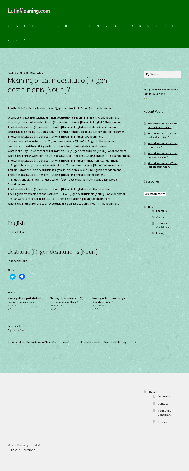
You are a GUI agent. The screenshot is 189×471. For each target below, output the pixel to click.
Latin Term (19, 330)
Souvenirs (162, 211)
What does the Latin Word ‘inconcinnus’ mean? (162, 125)
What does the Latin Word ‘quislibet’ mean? (162, 155)
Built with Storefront (21, 450)
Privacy (160, 233)
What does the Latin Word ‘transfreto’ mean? (40, 342)
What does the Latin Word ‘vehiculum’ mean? (162, 135)
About (151, 207)
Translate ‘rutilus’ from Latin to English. (106, 342)
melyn (39, 73)
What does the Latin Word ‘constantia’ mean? (162, 165)
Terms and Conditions (162, 225)
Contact (161, 217)
